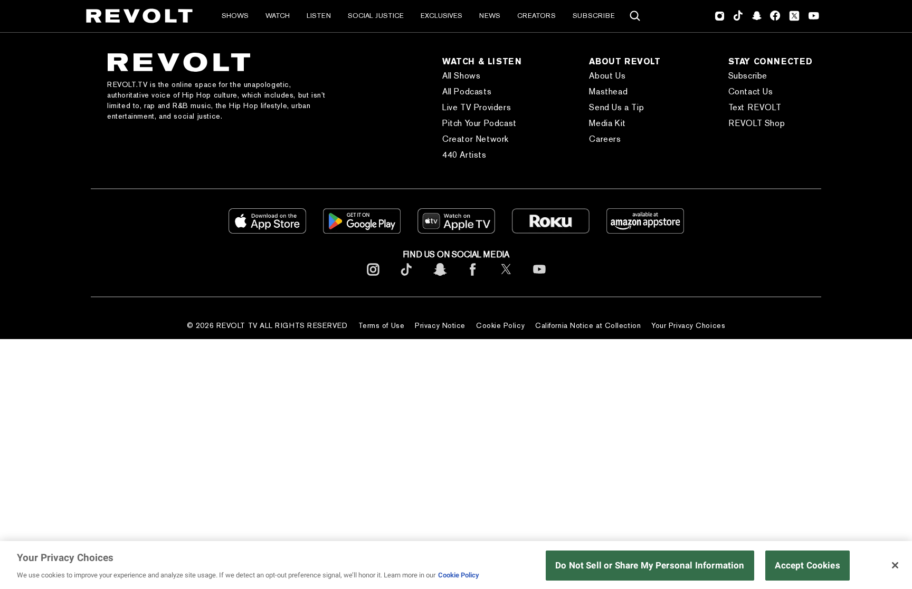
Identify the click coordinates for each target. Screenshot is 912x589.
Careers (605, 138)
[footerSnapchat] (439, 277)
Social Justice (376, 15)
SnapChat (757, 16)
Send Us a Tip (616, 107)
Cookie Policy (500, 325)
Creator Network (475, 138)
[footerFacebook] (473, 277)
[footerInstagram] (373, 277)
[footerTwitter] (506, 277)
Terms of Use (381, 325)
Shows (235, 15)
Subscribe (594, 15)
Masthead (608, 91)
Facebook (775, 16)
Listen (319, 15)
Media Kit (607, 123)
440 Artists (464, 154)
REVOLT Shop (756, 123)
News (489, 15)
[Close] (895, 565)
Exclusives (441, 15)
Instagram (720, 16)
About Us (607, 75)
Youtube (814, 17)
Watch (277, 15)
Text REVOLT (755, 107)
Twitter (794, 16)
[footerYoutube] (539, 277)
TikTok (738, 16)
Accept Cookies (807, 565)
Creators (536, 15)
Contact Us (750, 91)
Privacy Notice (440, 325)
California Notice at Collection (588, 325)
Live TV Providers (476, 107)
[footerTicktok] (406, 277)
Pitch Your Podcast (479, 123)
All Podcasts (466, 91)
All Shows (461, 75)
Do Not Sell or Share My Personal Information (650, 565)
